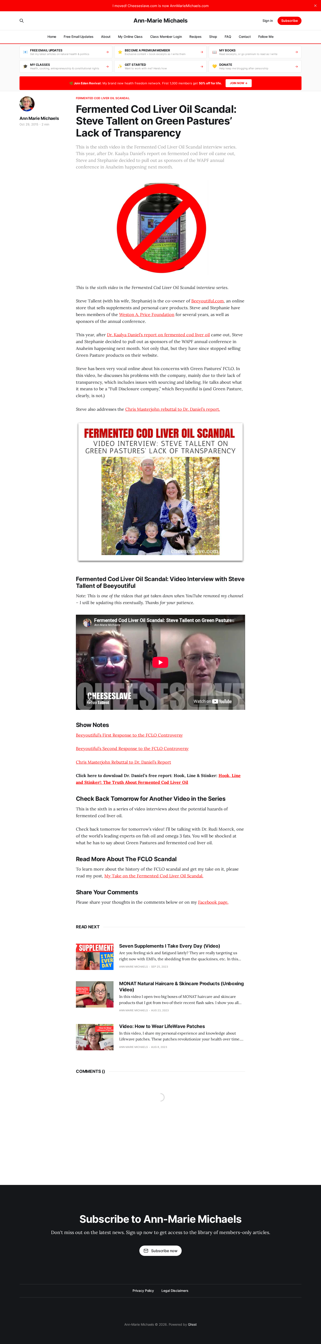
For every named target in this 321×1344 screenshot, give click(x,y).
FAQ (228, 37)
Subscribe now (164, 1250)
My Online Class (130, 37)
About (105, 37)
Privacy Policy (143, 1291)
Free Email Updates (79, 37)
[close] (315, 5)
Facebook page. (213, 902)
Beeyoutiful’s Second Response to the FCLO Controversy (132, 748)
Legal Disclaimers (174, 1291)
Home (51, 37)
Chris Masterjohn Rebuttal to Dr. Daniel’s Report (123, 762)
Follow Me (266, 37)
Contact (245, 37)
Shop (213, 37)
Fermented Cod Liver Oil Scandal (103, 98)
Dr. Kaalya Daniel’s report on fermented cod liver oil (158, 334)
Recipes (195, 37)
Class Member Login (166, 37)
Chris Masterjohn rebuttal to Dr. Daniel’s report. (172, 409)
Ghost (192, 1324)
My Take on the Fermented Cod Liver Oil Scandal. (153, 876)
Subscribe (289, 21)
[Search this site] (21, 20)
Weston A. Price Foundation (146, 314)
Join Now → (238, 83)
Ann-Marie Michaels (160, 20)
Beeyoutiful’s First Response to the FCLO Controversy (129, 735)
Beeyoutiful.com (207, 301)
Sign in (267, 21)
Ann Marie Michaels (39, 118)
